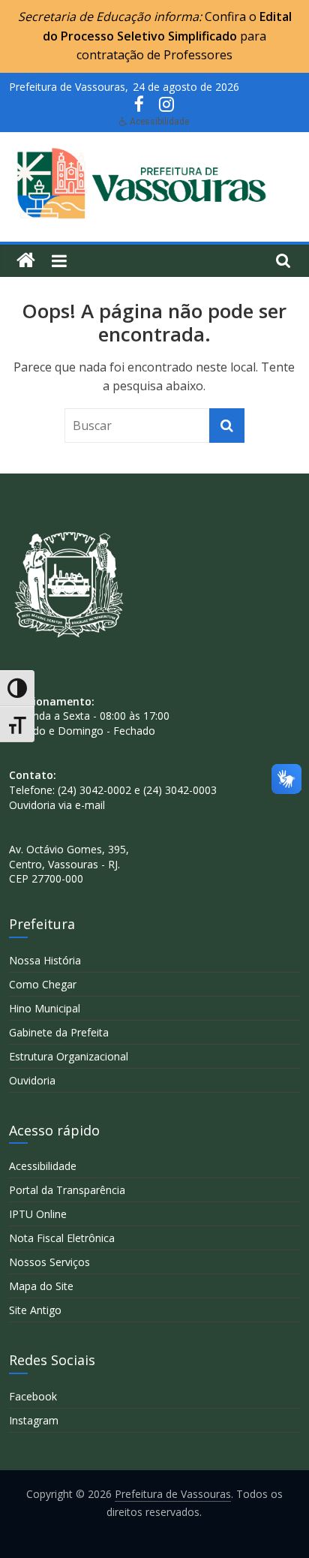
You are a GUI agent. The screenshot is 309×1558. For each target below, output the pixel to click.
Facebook (33, 1396)
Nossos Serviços (49, 1262)
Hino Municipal (44, 1008)
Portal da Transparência (67, 1190)
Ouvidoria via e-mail (57, 805)
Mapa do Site (41, 1286)
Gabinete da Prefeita (59, 1032)
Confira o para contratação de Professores (167, 35)
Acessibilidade (42, 1166)
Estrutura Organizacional (68, 1056)
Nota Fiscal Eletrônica (62, 1238)
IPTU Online (38, 1214)
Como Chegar (42, 984)
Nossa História (45, 960)
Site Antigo (35, 1310)
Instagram (33, 1420)
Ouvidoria (32, 1080)
